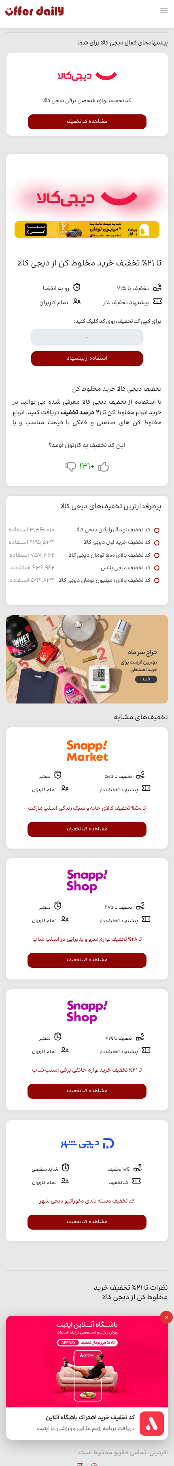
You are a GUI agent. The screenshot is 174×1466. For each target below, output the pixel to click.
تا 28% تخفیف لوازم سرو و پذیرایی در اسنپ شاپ (87, 939)
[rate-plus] (103, 468)
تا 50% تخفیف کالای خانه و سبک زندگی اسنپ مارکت (87, 808)
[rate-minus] (71, 468)
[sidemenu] (164, 10)
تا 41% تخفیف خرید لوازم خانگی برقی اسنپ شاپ (87, 1070)
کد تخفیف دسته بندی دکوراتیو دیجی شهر (87, 1201)
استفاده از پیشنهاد (87, 358)
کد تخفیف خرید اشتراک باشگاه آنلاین (90, 1418)
